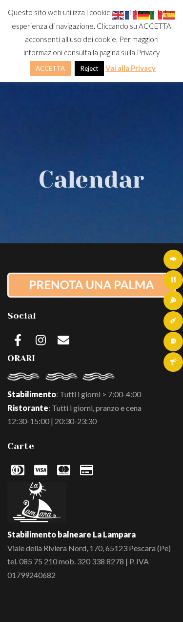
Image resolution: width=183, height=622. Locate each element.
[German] (144, 14)
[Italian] (156, 14)
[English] (118, 14)
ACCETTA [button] (50, 68)
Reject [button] (89, 68)
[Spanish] (169, 14)
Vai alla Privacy (130, 68)
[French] (131, 14)
